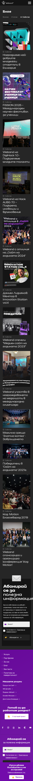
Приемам (19, 777)
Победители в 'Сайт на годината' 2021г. (15, 466)
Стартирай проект (19, 716)
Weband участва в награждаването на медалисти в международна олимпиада (16, 398)
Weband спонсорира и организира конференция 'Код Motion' (15, 558)
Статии (14, 17)
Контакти (7, 669)
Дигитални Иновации (11, 699)
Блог (5, 665)
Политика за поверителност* (15, 631)
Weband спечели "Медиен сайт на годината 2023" (15, 343)
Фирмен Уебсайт (9, 692)
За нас (6, 662)
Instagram (8, 728)
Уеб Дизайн (7, 689)
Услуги (6, 654)
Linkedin (19, 728)
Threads (14, 728)
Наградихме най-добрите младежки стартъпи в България (14, 61)
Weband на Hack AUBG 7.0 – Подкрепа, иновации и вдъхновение (14, 205)
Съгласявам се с (15, 631)
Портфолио (8, 658)
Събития (26, 17)
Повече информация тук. (16, 772)
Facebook (3, 728)
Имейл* (10, 624)
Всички (6, 17)
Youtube (30, 728)
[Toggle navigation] (30, 1)
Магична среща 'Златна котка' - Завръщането (14, 436)
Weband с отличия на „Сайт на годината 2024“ (16, 252)
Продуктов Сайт (9, 685)
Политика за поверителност (10, 674)
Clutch (25, 728)
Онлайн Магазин (9, 696)
